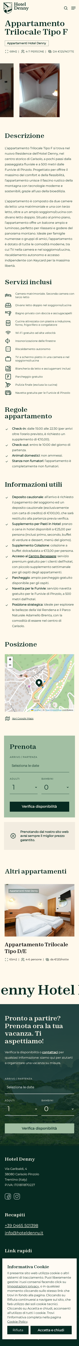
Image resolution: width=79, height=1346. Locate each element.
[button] (73, 8)
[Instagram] (17, 1196)
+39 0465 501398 (21, 1225)
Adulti (15, 778)
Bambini (47, 778)
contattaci (50, 1052)
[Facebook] (8, 1196)
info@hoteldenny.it (24, 1232)
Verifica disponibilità (39, 806)
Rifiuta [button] (18, 1330)
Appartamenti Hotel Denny (26, 43)
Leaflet (37, 710)
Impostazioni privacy (23, 1286)
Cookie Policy (17, 1322)
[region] (39, 90)
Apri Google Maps (22, 718)
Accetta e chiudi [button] (51, 1330)
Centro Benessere (42, 556)
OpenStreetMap (53, 710)
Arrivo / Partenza (23, 757)
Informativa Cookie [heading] (28, 1266)
